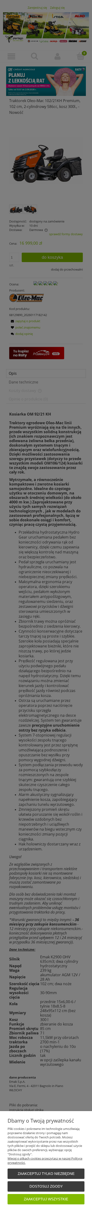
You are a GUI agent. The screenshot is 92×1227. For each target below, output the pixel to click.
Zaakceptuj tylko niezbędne (46, 1174)
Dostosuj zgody (46, 1186)
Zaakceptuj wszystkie (46, 1199)
